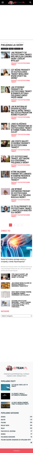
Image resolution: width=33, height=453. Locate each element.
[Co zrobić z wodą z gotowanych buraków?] (5, 396)
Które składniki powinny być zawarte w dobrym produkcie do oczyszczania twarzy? (21, 176)
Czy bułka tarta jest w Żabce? (20, 385)
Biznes (3, 417)
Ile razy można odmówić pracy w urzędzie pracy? (20, 403)
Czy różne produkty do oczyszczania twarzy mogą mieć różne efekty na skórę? (20, 74)
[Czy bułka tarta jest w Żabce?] (5, 387)
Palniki (3, 422)
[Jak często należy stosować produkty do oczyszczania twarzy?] (5, 143)
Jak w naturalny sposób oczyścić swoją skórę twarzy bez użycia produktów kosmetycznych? (21, 110)
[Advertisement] (16, 22)
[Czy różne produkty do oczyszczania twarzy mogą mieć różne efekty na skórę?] (5, 72)
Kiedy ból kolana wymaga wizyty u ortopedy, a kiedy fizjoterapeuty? (13, 260)
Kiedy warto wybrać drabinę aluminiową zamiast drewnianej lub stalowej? (21, 293)
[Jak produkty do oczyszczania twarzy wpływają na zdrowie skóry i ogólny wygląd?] (5, 55)
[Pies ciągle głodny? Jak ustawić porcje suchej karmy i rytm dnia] (5, 277)
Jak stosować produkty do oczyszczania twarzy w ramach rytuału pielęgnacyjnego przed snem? (21, 92)
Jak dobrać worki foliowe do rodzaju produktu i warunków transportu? (21, 284)
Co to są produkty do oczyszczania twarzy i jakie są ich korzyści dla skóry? (21, 209)
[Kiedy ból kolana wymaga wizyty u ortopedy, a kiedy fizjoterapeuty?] (16, 245)
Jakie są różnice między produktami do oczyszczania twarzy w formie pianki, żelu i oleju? (21, 128)
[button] (30, 2)
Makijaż (11, 48)
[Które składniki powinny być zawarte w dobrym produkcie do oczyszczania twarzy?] (5, 174)
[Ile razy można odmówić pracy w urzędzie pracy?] (5, 405)
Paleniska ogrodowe (8, 437)
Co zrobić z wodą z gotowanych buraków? (19, 394)
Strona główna (4, 42)
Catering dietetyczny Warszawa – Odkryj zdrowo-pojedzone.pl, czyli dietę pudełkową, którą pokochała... (21, 304)
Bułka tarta (5, 425)
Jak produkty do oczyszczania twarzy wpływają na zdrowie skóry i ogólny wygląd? (21, 56)
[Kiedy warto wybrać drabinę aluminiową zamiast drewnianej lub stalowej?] (5, 294)
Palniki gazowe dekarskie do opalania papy (16, 440)
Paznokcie (17, 48)
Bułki (2, 428)
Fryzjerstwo (4, 48)
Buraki (3, 434)
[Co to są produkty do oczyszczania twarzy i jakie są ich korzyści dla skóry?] (5, 208)
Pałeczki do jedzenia (8, 431)
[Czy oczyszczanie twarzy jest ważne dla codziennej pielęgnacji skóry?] (5, 159)
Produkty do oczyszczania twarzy (20, 64)
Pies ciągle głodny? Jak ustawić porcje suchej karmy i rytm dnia (20, 275)
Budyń (3, 420)
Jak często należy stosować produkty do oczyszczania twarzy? (20, 144)
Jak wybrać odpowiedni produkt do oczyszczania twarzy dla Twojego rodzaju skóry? (21, 193)
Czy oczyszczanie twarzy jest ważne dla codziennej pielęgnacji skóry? (20, 159)
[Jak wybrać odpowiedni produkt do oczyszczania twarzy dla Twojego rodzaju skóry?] (5, 191)
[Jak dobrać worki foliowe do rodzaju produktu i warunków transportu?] (5, 285)
